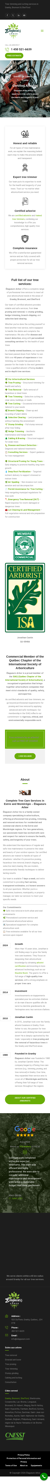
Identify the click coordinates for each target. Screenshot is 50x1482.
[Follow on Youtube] (24, 15)
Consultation (10, 1382)
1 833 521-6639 (25, 756)
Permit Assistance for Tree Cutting (25, 489)
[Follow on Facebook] (7, 15)
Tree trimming (11, 1369)
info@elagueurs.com (20, 1339)
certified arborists (23, 215)
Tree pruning (10, 1364)
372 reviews (25, 1146)
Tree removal (11, 1355)
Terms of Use (11, 1466)
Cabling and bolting (13, 1378)
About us (24, 1466)
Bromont (16, 1398)
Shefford (25, 1398)
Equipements (36, 1466)
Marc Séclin (15, 1195)
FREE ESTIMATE (14, 56)
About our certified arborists (25, 1099)
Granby (8, 1398)
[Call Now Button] (44, 1476)
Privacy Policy (24, 1455)
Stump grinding (11, 1373)
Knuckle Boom (21, 973)
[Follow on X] (13, 15)
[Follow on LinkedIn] (18, 15)
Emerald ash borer (13, 1359)
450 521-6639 (17, 1331)
